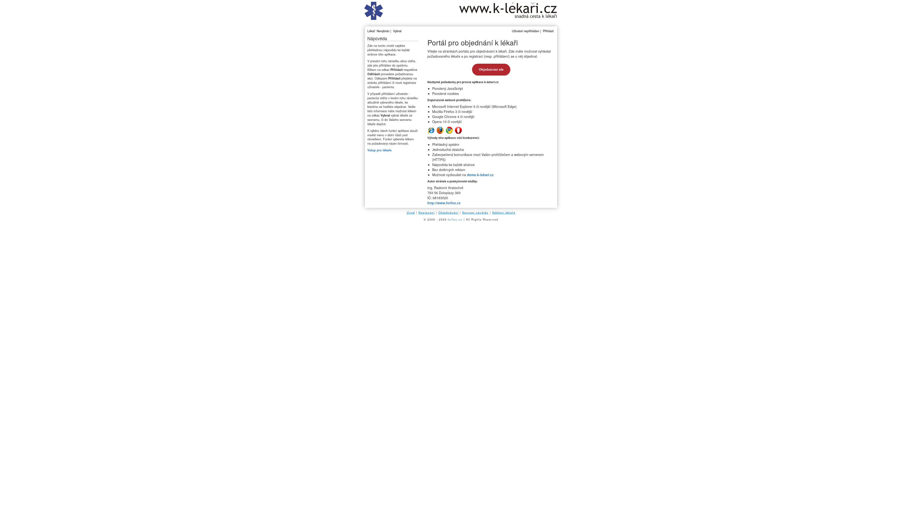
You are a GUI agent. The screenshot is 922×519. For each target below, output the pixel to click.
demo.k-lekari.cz (480, 174)
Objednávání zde (491, 69)
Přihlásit (548, 31)
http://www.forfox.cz (444, 202)
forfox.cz (455, 219)
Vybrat (397, 31)
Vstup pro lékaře (379, 150)
